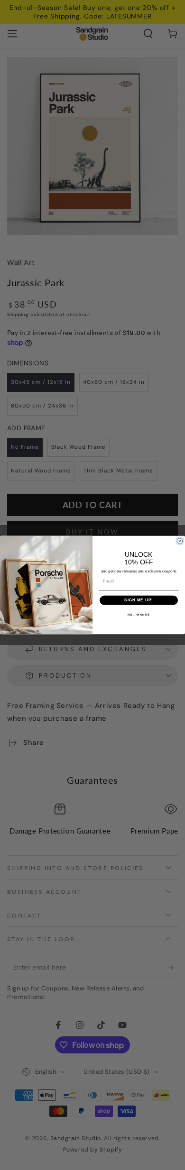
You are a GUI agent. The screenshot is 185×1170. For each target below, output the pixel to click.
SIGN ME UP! (138, 600)
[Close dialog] (180, 541)
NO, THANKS (139, 614)
